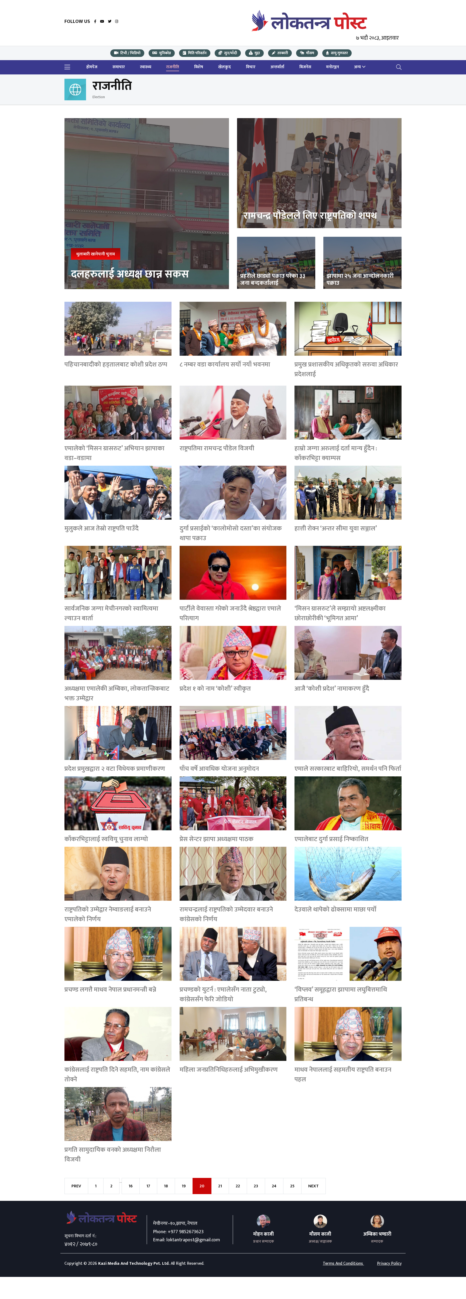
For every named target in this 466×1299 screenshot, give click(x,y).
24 (274, 1186)
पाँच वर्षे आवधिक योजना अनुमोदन (219, 768)
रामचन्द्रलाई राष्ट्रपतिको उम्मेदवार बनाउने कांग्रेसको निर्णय (226, 914)
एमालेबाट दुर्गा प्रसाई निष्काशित (331, 839)
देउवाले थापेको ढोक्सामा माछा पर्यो (335, 909)
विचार (250, 67)
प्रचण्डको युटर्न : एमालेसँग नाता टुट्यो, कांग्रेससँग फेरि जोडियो (223, 994)
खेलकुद (224, 67)
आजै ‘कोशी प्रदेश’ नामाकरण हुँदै (331, 688)
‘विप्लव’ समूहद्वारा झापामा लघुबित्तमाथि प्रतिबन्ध (340, 994)
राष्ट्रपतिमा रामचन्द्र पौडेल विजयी (217, 448)
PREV (76, 1186)
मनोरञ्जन (332, 67)
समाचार (118, 67)
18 (166, 1186)
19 (184, 1186)
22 (238, 1186)
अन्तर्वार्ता (277, 67)
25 (292, 1186)
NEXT (313, 1186)
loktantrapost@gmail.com (193, 1240)
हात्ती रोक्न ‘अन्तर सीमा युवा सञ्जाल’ (335, 528)
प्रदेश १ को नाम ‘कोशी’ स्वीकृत (215, 688)
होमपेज (91, 67)
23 (256, 1186)
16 (131, 1186)
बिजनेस (305, 67)
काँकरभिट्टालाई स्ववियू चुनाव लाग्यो (106, 839)
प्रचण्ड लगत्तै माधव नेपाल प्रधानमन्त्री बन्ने (110, 989)
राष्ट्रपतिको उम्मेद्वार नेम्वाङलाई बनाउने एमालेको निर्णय (107, 914)
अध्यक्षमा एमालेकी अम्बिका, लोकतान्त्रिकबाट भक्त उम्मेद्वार (116, 693)
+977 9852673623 (186, 1232)
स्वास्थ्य (145, 67)
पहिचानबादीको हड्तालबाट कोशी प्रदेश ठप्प (115, 364)
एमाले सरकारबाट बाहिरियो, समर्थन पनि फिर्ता (347, 768)
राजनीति (172, 67)
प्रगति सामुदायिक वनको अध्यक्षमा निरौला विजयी (112, 1154)
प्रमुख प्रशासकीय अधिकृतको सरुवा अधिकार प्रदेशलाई (346, 369)
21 (220, 1186)
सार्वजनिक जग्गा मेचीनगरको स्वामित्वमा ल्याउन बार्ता (111, 613)
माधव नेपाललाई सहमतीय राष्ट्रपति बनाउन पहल (342, 1074)
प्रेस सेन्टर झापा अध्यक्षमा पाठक (216, 839)
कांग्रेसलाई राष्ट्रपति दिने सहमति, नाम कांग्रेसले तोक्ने (117, 1074)
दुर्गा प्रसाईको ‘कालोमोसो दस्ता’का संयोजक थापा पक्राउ (231, 533)
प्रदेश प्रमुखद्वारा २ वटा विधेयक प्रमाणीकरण (114, 768)
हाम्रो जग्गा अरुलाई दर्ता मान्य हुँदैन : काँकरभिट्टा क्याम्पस (335, 453)
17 (148, 1186)
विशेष (198, 67)
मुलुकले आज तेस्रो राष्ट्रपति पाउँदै (101, 528)
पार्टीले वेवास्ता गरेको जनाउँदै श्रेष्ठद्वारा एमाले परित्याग (230, 613)
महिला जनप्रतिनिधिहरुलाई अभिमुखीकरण (229, 1069)
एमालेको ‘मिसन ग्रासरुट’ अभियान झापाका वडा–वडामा (114, 453)
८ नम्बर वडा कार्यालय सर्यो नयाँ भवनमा (225, 364)
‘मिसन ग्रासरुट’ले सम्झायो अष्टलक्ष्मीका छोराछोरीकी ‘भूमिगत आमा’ (340, 613)
